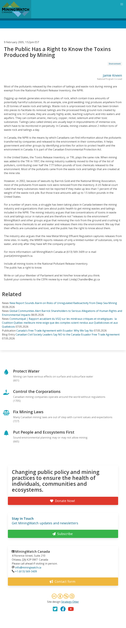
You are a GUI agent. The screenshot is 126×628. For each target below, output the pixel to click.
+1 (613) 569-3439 (26, 571)
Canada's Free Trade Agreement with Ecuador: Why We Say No (54, 330)
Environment (115, 63)
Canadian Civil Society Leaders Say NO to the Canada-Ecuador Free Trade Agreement (68, 334)
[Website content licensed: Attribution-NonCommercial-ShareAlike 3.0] (63, 597)
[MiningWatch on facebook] (63, 609)
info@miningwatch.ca (28, 567)
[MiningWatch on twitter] (55, 609)
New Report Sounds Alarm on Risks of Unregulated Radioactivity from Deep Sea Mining (63, 303)
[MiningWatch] (15, 9)
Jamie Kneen (112, 75)
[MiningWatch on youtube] (71, 609)
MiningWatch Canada (32, 551)
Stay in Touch (23, 518)
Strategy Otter (70, 602)
